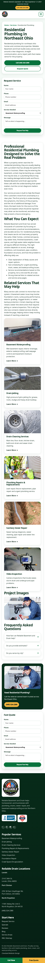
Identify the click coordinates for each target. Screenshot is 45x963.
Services (13, 25)
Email (6, 102)
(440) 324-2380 (11, 704)
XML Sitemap (7, 938)
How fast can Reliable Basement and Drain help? (20, 636)
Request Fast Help (22, 130)
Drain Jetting (7, 842)
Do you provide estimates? (16, 645)
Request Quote (22, 69)
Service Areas (7, 935)
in (13, 827)
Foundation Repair (9, 858)
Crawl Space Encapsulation (12, 862)
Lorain (4, 872)
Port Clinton (7, 885)
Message (7, 118)
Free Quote (33, 960)
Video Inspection (8, 855)
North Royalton (8, 898)
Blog (3, 931)
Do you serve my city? (14, 653)
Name (6, 85)
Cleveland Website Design (11, 953)
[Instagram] (7, 827)
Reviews (5, 928)
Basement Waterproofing (12, 838)
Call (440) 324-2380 (22, 8)
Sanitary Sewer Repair (10, 852)
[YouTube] (10, 827)
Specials (5, 925)
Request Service (8, 921)
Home (6, 25)
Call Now (11, 960)
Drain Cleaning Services (11, 845)
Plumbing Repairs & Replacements (15, 848)
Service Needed (10, 110)
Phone (6, 93)
